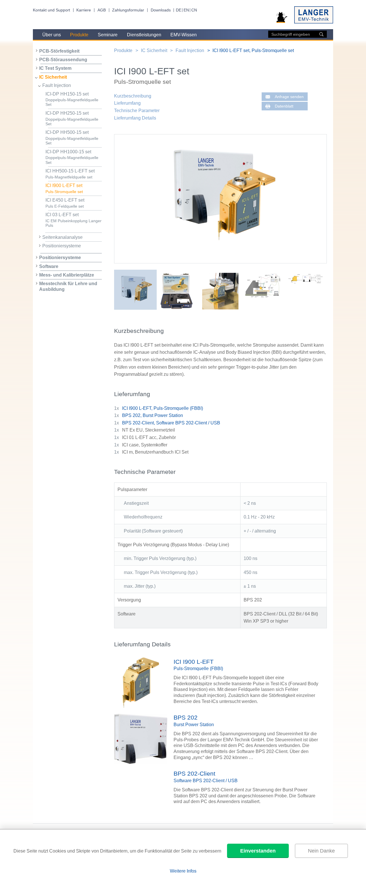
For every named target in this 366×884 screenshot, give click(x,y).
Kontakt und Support (51, 10)
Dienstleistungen (144, 34)
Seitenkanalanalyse (62, 237)
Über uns (51, 34)
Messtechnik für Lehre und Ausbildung (68, 286)
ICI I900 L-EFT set (64, 188)
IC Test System (55, 68)
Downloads (161, 10)
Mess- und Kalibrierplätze (66, 275)
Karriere (83, 10)
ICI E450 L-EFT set (64, 203)
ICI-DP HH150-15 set (71, 99)
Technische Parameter (137, 110)
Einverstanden (258, 851)
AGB (102, 10)
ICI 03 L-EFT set (73, 220)
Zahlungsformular (128, 10)
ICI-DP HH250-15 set (71, 118)
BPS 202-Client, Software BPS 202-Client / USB (171, 422)
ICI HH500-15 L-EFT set (70, 173)
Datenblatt (284, 106)
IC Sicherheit (53, 77)
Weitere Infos (183, 871)
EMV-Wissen (183, 34)
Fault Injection (56, 85)
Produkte (79, 34)
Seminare (108, 34)
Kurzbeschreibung (132, 96)
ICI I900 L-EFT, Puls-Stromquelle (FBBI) (162, 408)
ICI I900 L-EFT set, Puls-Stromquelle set (253, 50)
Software (48, 266)
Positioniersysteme (61, 245)
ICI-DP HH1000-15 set (71, 157)
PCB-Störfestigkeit (59, 51)
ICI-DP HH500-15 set (71, 137)
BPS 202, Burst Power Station (152, 415)
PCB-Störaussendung (63, 59)
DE (178, 10)
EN (186, 10)
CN (194, 10)
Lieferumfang (127, 103)
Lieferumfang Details (135, 118)
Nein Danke (321, 851)
